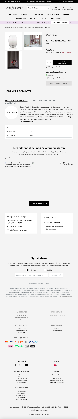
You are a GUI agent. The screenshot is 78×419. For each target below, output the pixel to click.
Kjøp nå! (46, 23)
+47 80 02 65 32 (16, 226)
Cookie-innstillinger (56, 376)
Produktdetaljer (44, 100)
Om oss (21, 374)
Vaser (26, 27)
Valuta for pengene (21, 395)
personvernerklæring (66, 296)
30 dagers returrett (56, 330)
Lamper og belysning (10, 27)
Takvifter (38, 14)
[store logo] (15, 8)
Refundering (21, 332)
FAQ (21, 319)
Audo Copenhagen (21, 391)
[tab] (17, 100)
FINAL (60, 22)
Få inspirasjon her (38, 204)
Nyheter (33, 19)
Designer (11, 103)
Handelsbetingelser (21, 378)
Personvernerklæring (21, 380)
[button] (13, 60)
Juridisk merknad (21, 376)
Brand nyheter (57, 378)
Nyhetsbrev (57, 328)
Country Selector (21, 382)
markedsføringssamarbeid (57, 382)
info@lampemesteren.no (18, 230)
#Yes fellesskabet (56, 374)
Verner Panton (21, 393)
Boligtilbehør (20, 27)
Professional (56, 19)
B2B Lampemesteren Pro (57, 380)
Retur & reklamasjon (21, 330)
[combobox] (38, 8)
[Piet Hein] (56, 35)
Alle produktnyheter (21, 399)
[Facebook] (15, 365)
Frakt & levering (21, 328)
